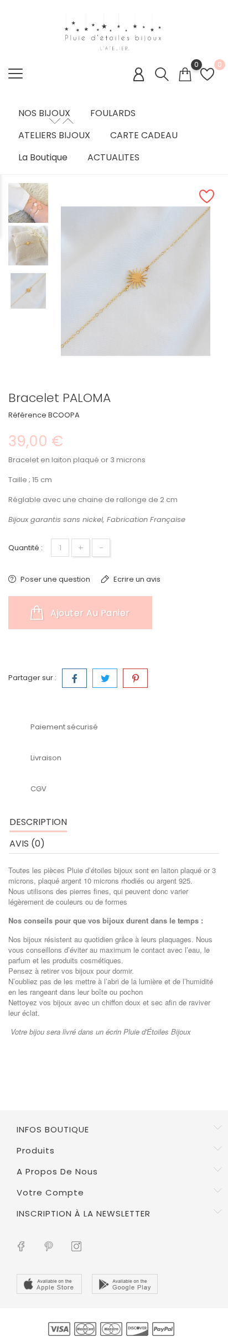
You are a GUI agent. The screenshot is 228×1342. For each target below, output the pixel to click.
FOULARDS (113, 113)
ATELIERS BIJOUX (54, 135)
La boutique (43, 157)
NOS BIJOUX (44, 113)
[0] (185, 74)
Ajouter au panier (89, 613)
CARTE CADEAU (144, 135)
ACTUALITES (113, 157)
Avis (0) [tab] (27, 843)
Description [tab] (38, 822)
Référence (27, 415)
